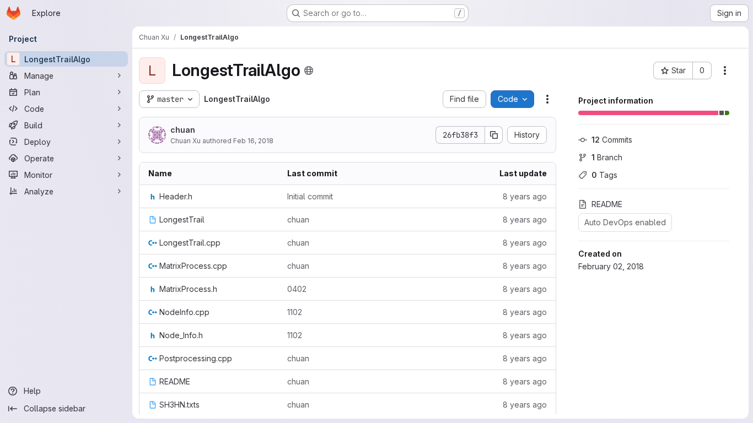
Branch (606, 157)
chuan (182, 129)
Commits (611, 139)
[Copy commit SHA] (494, 135)
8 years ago (525, 196)
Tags (604, 175)
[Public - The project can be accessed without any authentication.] (308, 70)
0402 (296, 289)
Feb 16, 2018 (253, 141)
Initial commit (310, 196)
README (606, 204)
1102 (294, 312)
